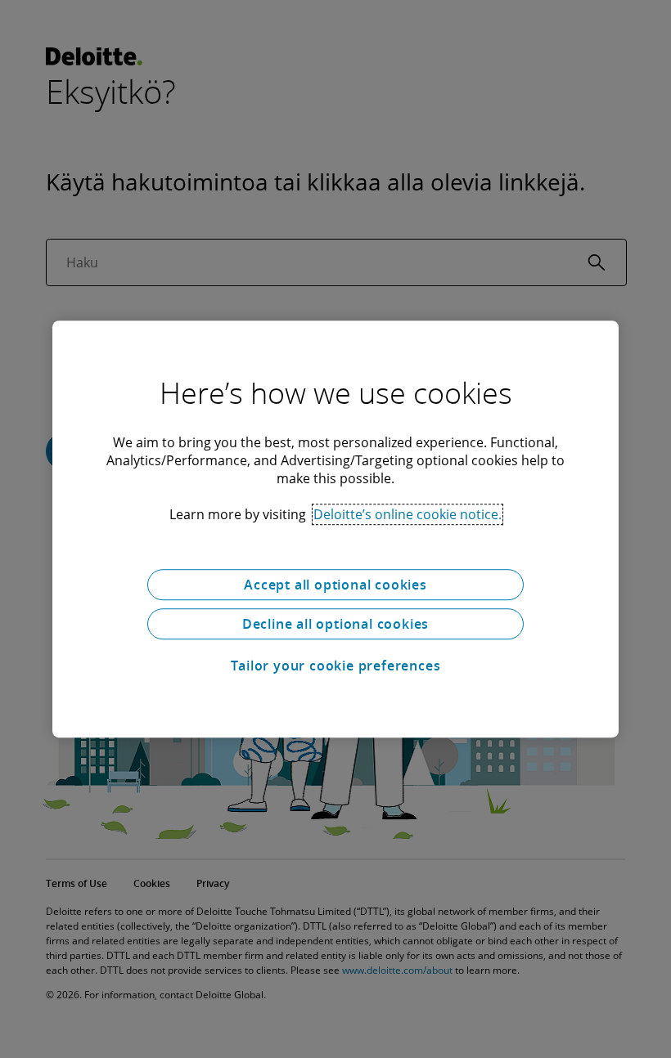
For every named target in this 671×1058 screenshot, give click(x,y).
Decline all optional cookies (335, 624)
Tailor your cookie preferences (336, 666)
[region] (335, 529)
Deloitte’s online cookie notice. (407, 514)
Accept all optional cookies (335, 585)
